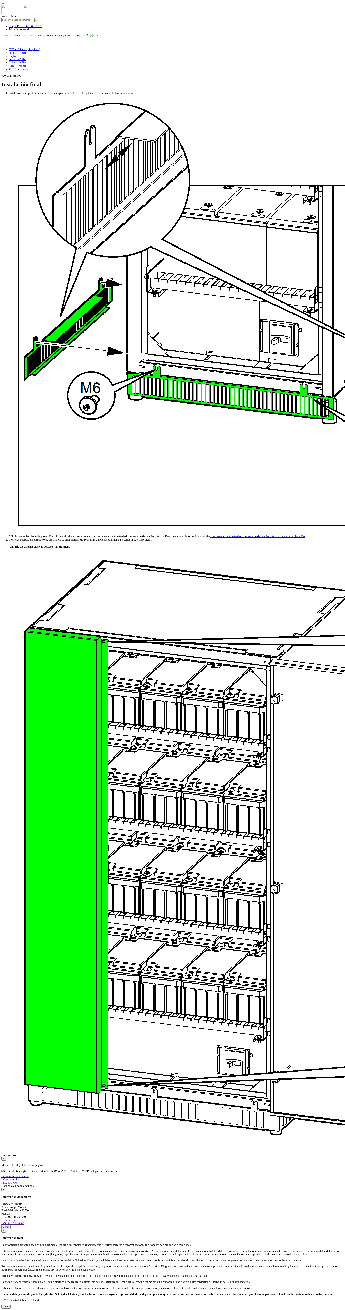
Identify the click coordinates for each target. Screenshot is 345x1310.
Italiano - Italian (17, 62)
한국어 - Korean (18, 69)
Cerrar (6, 1227)
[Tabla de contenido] (2, 39)
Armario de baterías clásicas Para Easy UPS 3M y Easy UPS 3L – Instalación (45, 35)
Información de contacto (15, 1176)
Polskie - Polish (17, 59)
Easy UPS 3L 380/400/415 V (25, 26)
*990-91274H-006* (12, 1223)
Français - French (18, 52)
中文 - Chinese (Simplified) (24, 49)
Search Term (8, 16)
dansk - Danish (17, 65)
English (13, 56)
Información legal (11, 1179)
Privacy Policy (9, 1182)
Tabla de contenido (19, 29)
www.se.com (8, 1220)
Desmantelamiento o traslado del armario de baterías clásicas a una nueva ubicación (257, 536)
